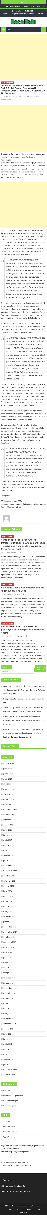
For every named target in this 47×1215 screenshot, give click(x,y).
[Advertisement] (23, 57)
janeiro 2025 (8, 860)
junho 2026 (8, 774)
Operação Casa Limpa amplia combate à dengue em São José (22, 589)
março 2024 (8, 911)
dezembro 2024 (10, 865)
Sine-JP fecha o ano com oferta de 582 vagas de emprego (41, 667)
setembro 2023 (9, 942)
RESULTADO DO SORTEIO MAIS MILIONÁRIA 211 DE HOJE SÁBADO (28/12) (8, 667)
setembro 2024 (9, 881)
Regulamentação (19, 14)
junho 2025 (8, 835)
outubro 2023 (9, 937)
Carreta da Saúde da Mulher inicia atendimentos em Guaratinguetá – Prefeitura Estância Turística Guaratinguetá (24, 690)
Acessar (6, 1121)
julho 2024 (7, 891)
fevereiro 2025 (9, 855)
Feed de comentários (12, 1132)
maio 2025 (7, 840)
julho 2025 (7, 830)
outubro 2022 (9, 998)
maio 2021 (7, 1044)
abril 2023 (7, 967)
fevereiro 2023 (9, 978)
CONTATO (40, 14)
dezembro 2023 (10, 927)
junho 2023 (8, 957)
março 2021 (8, 1054)
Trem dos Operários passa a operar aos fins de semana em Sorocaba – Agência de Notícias (23, 710)
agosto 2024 (8, 886)
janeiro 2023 (8, 983)
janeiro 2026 (8, 799)
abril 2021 (7, 1049)
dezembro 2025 (10, 804)
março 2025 (8, 850)
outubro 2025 (9, 814)
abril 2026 (7, 784)
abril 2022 (7, 1008)
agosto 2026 (8, 763)
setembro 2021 (9, 1024)
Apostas (6, 14)
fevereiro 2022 (9, 1019)
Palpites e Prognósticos (13, 1095)
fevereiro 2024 (9, 916)
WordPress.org (9, 1137)
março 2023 (8, 973)
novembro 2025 (10, 809)
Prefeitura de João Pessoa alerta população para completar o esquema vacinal (22, 629)
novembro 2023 (10, 932)
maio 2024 (7, 901)
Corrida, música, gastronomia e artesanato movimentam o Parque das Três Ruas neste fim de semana (23, 720)
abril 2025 (7, 845)
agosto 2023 (8, 947)
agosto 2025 (8, 825)
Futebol (31, 14)
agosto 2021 (8, 1029)
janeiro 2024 (8, 922)
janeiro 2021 (8, 1064)
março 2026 (8, 789)
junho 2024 (8, 896)
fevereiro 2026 (9, 794)
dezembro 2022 (10, 988)
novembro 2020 (10, 1070)
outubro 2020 (9, 1075)
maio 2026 (7, 779)
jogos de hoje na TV (17, 1186)
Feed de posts (9, 1127)
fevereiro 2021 (9, 1059)
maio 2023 (7, 962)
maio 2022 (7, 1003)
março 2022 (8, 1013)
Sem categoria (7, 83)
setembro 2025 (9, 820)
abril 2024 (7, 906)
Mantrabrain (37, 1206)
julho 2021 (7, 1034)
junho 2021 (7, 1039)
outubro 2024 (9, 876)
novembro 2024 (10, 871)
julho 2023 (7, 952)
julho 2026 (7, 769)
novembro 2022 (10, 993)
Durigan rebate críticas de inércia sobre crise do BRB (23, 701)
